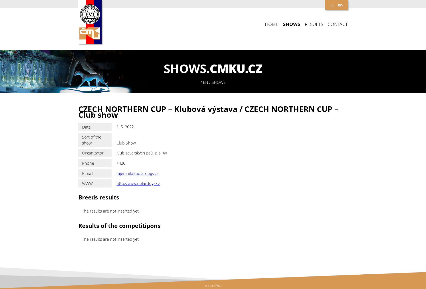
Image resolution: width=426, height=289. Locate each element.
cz (332, 5)
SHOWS (291, 24)
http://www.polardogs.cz (138, 183)
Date (86, 127)
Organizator (93, 153)
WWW (87, 183)
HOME (271, 24)
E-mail (87, 173)
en (340, 5)
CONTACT (338, 24)
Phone (88, 163)
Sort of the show (91, 139)
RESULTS (314, 24)
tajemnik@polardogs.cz (137, 173)
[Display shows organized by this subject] (164, 153)
